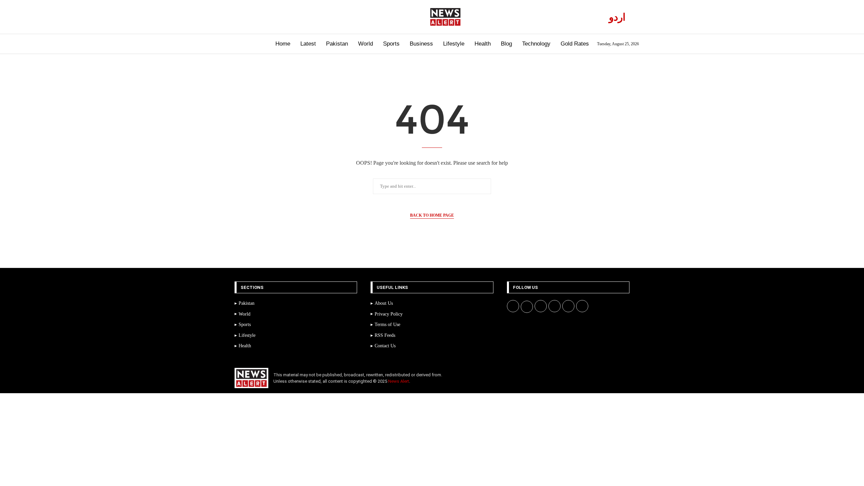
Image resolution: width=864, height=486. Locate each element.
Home (282, 43)
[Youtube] (264, 17)
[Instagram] (256, 17)
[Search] (228, 44)
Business (421, 43)
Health (483, 43)
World (365, 43)
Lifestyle (453, 43)
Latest (308, 43)
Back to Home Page (432, 215)
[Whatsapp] (272, 17)
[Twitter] (248, 17)
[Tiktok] (279, 17)
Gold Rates (575, 43)
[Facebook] (241, 17)
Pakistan (337, 43)
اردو (617, 17)
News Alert (398, 381)
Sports (391, 43)
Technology (536, 43)
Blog (506, 43)
